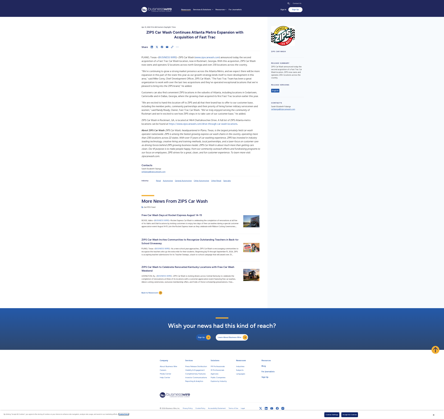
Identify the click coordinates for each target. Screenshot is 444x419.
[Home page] (157, 9)
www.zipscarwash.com (207, 57)
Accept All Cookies (350, 415)
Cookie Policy (124, 414)
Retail (158, 181)
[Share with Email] (167, 47)
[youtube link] (271, 408)
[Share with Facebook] (162, 47)
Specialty (227, 181)
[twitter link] (260, 408)
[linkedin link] (266, 408)
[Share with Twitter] (157, 47)
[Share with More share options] (177, 47)
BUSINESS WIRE (167, 57)
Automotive (168, 181)
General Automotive (183, 181)
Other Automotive (201, 181)
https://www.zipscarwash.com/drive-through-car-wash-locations (203, 123)
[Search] (289, 3)
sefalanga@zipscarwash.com (153, 172)
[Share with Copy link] (172, 47)
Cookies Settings (332, 415)
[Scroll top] (435, 350)
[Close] (433, 415)
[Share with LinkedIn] (152, 47)
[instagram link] (282, 408)
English (275, 91)
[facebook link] (277, 408)
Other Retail (216, 181)
